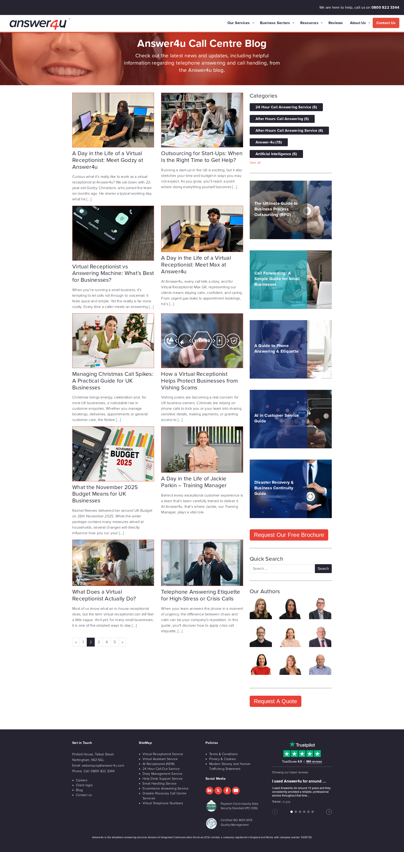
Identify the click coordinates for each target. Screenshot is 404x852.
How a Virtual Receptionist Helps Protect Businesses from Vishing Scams (199, 381)
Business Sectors (275, 23)
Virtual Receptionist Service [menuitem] (163, 754)
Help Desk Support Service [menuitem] (163, 779)
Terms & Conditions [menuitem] (223, 754)
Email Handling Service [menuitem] (160, 784)
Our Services (238, 23)
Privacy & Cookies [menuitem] (222, 759)
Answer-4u (269, 142)
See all (255, 162)
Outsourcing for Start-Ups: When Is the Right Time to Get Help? (201, 157)
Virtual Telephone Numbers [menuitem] (163, 803)
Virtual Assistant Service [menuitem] (160, 759)
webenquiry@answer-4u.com (103, 766)
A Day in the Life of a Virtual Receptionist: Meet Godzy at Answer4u (107, 160)
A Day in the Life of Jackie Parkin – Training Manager (194, 482)
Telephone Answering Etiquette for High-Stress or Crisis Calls (200, 595)
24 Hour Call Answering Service (286, 107)
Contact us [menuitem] (84, 795)
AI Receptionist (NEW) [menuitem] (158, 764)
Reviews (335, 23)
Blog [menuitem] (79, 790)
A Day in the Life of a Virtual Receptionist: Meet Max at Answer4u (196, 265)
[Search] (323, 568)
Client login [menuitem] (84, 785)
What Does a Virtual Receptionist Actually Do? (104, 595)
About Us (358, 23)
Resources (309, 23)
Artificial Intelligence (276, 154)
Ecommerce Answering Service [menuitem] (165, 788)
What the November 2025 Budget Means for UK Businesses (105, 494)
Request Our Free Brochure (289, 535)
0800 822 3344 (385, 7)
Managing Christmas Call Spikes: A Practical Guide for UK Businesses (112, 381)
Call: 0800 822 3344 (99, 771)
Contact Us (386, 23)
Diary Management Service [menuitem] (162, 774)
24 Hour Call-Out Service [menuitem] (161, 769)
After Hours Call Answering (282, 119)
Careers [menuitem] (81, 780)
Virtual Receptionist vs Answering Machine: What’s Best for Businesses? (113, 273)
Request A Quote (275, 701)
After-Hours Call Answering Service (289, 130)
